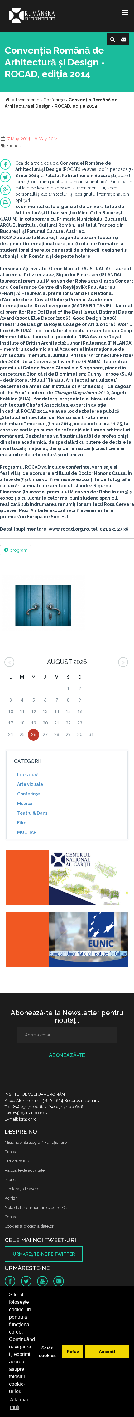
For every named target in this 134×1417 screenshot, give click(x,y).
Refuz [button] (73, 1351)
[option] (43, 603)
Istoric (10, 1179)
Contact (12, 1216)
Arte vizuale (30, 784)
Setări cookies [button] (47, 1351)
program (17, 550)
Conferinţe (28, 793)
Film (21, 822)
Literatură (28, 774)
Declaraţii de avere (22, 1189)
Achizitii (12, 1198)
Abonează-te (67, 1055)
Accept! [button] (107, 1351)
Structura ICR (17, 1161)
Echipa (11, 1151)
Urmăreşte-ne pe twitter (44, 1254)
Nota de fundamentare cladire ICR (36, 1207)
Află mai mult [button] (19, 1403)
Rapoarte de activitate (25, 1170)
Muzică (24, 803)
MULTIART (28, 832)
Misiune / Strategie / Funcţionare (36, 1142)
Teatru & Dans (32, 813)
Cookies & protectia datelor (29, 1226)
